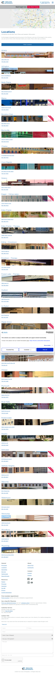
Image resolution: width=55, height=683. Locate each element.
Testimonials (4, 574)
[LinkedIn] (29, 582)
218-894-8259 (4, 445)
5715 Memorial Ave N (6, 459)
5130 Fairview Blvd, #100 (7, 554)
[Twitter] (31, 579)
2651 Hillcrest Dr (5, 299)
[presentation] (12, 660)
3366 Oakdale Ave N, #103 (7, 427)
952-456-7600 (5, 205)
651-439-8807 (4, 461)
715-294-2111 (4, 365)
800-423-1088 (5, 301)
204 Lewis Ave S (5, 507)
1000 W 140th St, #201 (7, 139)
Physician (3, 584)
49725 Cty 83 (4, 443)
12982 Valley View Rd (6, 235)
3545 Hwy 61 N (5, 475)
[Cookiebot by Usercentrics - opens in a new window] (47, 332)
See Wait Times (33, 7)
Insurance (3, 586)
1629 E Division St (5, 411)
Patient (3, 581)
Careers (30, 575)
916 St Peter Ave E (5, 187)
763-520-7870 (4, 397)
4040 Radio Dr (5, 538)
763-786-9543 (4, 125)
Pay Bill (3, 588)
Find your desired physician (8, 603)
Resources (4, 579)
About (29, 563)
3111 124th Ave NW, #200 (7, 171)
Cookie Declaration (6, 592)
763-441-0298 (4, 381)
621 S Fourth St (5, 315)
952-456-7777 (46, 3)
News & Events (5, 576)
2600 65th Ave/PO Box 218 (8, 363)
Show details (47, 345)
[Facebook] (29, 579)
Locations (4, 567)
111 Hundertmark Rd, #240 (7, 155)
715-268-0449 (4, 61)
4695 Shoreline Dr (5, 523)
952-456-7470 (4, 221)
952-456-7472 (4, 237)
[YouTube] (31, 582)
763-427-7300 (4, 173)
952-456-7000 (5, 253)
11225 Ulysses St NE (6, 107)
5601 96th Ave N (5, 123)
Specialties (4, 569)
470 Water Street (5, 267)
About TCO (30, 565)
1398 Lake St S (5, 283)
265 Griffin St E (5, 59)
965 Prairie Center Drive (7, 219)
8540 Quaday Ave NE (6, 379)
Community (31, 567)
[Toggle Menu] (53, 2)
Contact (30, 571)
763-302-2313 (4, 269)
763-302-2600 (5, 109)
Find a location (5, 597)
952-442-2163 (4, 77)
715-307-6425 (4, 413)
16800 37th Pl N (5, 395)
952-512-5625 (9, 611)
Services (3, 571)
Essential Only (10, 349)
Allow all (45, 349)
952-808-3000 (5, 141)
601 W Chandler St (6, 75)
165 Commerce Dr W (6, 91)
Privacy (3, 590)
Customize (26, 349)
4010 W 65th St (5, 251)
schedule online (25, 603)
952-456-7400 (4, 157)
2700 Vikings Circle (6, 203)
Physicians (4, 565)
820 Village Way (5, 491)
